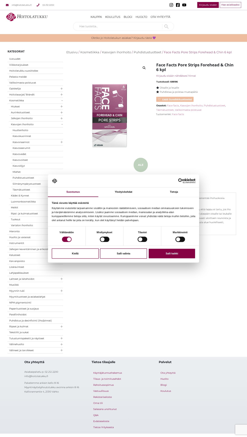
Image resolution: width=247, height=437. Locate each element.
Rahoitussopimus (103, 384)
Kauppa (96, 16)
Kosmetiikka (16, 100)
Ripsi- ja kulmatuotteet (24, 213)
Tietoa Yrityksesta (103, 427)
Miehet (17, 171)
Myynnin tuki (17, 290)
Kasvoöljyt (19, 165)
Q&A (95, 415)
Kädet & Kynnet (20, 195)
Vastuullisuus (101, 390)
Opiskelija (15, 88)
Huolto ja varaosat (20, 237)
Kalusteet (14, 255)
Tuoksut (15, 219)
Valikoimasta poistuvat (22, 82)
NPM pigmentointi (20, 302)
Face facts (173, 105)
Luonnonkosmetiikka (23, 201)
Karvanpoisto (17, 261)
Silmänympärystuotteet (27, 183)
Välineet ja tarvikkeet (21, 350)
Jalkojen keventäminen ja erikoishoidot (32, 249)
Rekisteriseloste (102, 397)
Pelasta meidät (18, 76)
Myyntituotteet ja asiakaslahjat (27, 296)
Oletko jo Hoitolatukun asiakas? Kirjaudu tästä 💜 (123, 37)
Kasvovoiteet (20, 159)
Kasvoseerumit (21, 148)
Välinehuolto (16, 344)
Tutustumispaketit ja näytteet (26, 338)
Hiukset (15, 106)
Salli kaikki (172, 253)
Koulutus (112, 16)
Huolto (141, 16)
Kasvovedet (19, 154)
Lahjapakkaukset (19, 272)
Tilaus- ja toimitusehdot (107, 378)
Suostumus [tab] (73, 192)
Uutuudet (14, 58)
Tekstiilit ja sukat (19, 332)
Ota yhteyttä (160, 16)
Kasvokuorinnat (22, 136)
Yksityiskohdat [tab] (123, 192)
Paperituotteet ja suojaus (24, 308)
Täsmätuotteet (21, 189)
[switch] (104, 239)
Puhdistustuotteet (23, 177)
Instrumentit (16, 243)
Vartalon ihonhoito (22, 225)
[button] (144, 68)
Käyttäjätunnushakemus (107, 372)
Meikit (14, 207)
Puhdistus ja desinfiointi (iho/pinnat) (30, 320)
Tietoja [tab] (174, 192)
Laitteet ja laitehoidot (21, 278)
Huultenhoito (20, 130)
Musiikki (14, 284)
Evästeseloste (101, 421)
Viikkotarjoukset (18, 64)
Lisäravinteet (16, 266)
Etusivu (72, 52)
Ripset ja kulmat (18, 326)
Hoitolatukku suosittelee (23, 70)
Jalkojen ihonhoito (22, 118)
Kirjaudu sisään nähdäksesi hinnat (176, 75)
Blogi (128, 16)
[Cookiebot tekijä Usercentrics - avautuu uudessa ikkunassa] (180, 180)
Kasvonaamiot (21, 142)
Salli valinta (123, 253)
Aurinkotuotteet (20, 112)
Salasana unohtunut (105, 409)
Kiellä (75, 253)
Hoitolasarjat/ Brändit (22, 94)
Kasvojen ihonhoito (22, 124)
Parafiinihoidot (18, 314)
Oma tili (98, 403)
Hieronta (14, 231)
